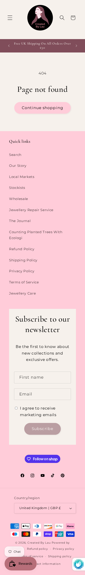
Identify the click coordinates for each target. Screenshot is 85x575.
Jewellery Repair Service (31, 210)
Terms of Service (24, 282)
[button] (10, 17)
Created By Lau (39, 542)
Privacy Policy (21, 271)
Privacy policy (63, 548)
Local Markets (21, 177)
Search (15, 154)
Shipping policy (60, 556)
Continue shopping (42, 107)
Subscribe (42, 428)
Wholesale (18, 199)
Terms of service (30, 556)
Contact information (45, 563)
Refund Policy (21, 249)
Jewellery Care (22, 293)
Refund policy (37, 548)
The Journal (20, 221)
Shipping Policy (23, 260)
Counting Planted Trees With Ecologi (36, 235)
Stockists (17, 187)
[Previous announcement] (9, 46)
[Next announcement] (76, 46)
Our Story (18, 165)
